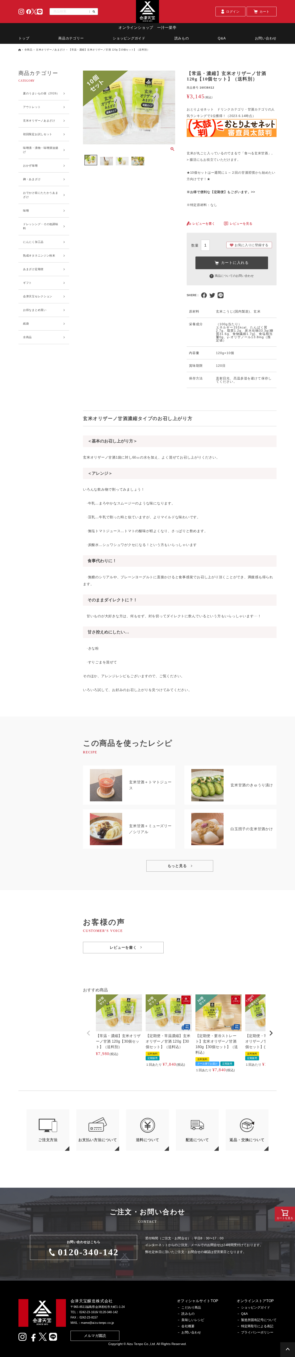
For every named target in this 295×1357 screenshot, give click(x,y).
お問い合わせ (266, 38)
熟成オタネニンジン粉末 (39, 255)
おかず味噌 (30, 165)
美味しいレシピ (192, 1320)
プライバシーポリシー (257, 1332)
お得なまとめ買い (35, 310)
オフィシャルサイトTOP (197, 1301)
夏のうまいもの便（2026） (41, 93)
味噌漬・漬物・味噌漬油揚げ (40, 150)
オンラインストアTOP (255, 1301)
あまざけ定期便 (33, 269)
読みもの (181, 38)
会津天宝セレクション (37, 296)
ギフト (27, 282)
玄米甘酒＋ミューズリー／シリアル (150, 829)
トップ (23, 38)
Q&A (222, 38)
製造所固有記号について (259, 1320)
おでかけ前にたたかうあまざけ (40, 195)
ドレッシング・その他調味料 (40, 226)
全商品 (28, 49)
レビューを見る (241, 223)
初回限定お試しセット (37, 134)
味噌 (26, 210)
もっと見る (177, 866)
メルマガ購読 (95, 1336)
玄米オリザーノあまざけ (50, 49)
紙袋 (26, 323)
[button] (88, 1033)
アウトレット (32, 107)
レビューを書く (203, 223)
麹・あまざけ (32, 179)
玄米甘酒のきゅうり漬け (251, 785)
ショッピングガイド (129, 38)
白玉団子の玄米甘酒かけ (251, 829)
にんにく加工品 (33, 242)
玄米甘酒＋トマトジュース (150, 785)
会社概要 (188, 1326)
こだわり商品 (191, 1307)
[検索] (92, 11)
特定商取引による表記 (257, 1326)
